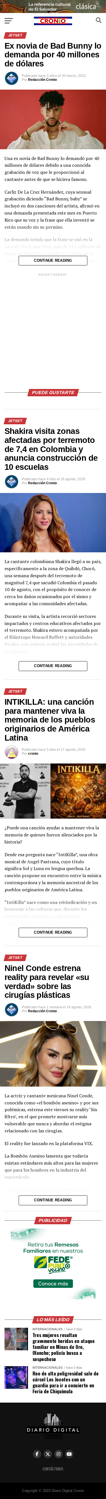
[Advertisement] (53, 330)
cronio (33, 754)
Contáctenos (53, 1469)
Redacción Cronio (42, 80)
